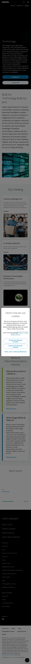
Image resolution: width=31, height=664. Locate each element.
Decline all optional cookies (15, 346)
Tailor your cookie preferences (15, 352)
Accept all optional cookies (15, 341)
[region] (15, 332)
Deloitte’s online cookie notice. (19, 333)
